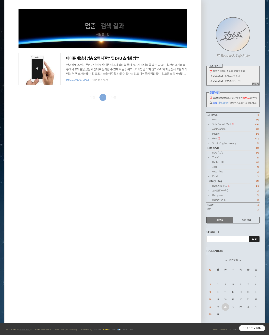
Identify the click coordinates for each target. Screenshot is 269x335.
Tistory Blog (233, 181)
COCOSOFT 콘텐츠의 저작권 (226, 80)
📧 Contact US (125, 329)
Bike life (235, 152)
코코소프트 (24, 329)
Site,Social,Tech (235, 124)
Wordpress (235, 195)
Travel (235, 157)
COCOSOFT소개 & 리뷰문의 (226, 75)
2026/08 (233, 260)
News (235, 119)
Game (235, 138)
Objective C (235, 200)
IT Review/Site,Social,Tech (77, 80)
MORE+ (256, 84)
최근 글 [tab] (219, 220)
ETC (233, 209)
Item (235, 167)
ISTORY (97, 329)
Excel (235, 176)
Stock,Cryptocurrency (235, 143)
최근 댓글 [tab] (246, 220)
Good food (235, 171)
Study (233, 204)
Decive (235, 133)
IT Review (233, 115)
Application (235, 129)
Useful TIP (235, 162)
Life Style (233, 148)
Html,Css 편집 (235, 185)
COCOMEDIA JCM (236, 329)
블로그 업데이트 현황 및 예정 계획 (229, 71)
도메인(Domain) (235, 190)
